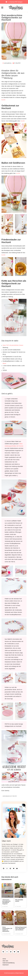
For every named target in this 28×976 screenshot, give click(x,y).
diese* (4, 363)
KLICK (3, 100)
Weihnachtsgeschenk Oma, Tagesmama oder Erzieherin (20, 928)
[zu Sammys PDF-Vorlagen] (6, 2)
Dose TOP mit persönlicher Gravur (13, 345)
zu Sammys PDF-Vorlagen (15, 2)
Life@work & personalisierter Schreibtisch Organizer (6, 901)
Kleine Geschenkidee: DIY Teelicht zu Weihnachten (7, 929)
